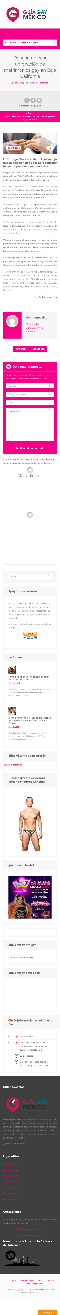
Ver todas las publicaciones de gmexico (34, 328)
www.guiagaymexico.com (30, 1235)
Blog (41, 1280)
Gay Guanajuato (11, 1170)
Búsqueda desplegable (23, 42)
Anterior (21, 348)
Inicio (28, 113)
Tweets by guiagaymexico (21, 957)
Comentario (14, 411)
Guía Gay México (31, 1290)
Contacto (50, 1280)
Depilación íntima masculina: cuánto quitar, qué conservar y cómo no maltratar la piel (35, 1046)
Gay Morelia (9, 1199)
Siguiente (39, 348)
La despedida (26, 1056)
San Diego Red (49, 297)
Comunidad (14, 148)
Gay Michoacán (10, 1176)
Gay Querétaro (10, 1181)
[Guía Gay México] (30, 14)
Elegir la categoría (13, 765)
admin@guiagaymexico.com (30, 1229)
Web (10, 402)
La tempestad (26, 1036)
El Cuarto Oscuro (11, 1164)
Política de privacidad (35, 1284)
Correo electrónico (17, 394)
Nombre (12, 386)
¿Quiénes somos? (27, 1280)
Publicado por (37, 82)
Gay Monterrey (10, 1193)
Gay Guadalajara (11, 1187)
